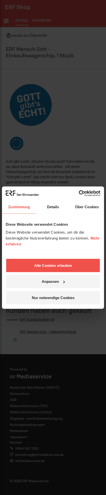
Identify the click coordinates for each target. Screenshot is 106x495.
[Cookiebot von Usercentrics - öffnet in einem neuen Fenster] (78, 193)
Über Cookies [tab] (87, 207)
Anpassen (50, 281)
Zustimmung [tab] (19, 207)
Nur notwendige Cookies (53, 297)
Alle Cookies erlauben (53, 265)
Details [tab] (53, 207)
